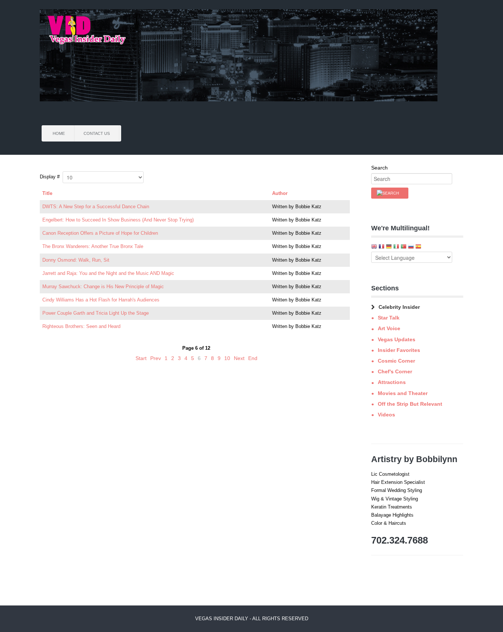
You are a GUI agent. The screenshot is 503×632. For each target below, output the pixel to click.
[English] (374, 247)
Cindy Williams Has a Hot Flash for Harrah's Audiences (100, 300)
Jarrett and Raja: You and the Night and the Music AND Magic (108, 273)
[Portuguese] (404, 247)
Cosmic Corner (396, 361)
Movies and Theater (403, 393)
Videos (386, 415)
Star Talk (389, 318)
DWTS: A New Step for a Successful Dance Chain (95, 206)
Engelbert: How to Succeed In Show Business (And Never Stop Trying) (118, 220)
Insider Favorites (399, 350)
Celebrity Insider (399, 307)
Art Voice (389, 328)
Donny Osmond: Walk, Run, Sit (75, 260)
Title (47, 193)
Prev (155, 358)
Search (379, 168)
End (252, 358)
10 (227, 358)
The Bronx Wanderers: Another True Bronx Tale (92, 246)
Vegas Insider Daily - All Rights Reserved (251, 618)
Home (59, 133)
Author (280, 193)
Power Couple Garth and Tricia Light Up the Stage (95, 313)
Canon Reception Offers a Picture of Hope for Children (100, 233)
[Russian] (411, 247)
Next (239, 358)
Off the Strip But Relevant (410, 404)
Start (141, 358)
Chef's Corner (395, 371)
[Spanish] (418, 247)
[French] (381, 247)
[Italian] (396, 247)
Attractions (392, 382)
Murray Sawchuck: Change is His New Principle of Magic (103, 286)
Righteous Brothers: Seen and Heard (81, 326)
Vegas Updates (396, 339)
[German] (389, 247)
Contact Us (97, 133)
